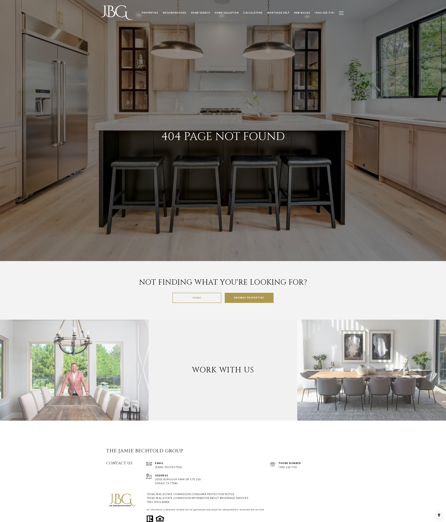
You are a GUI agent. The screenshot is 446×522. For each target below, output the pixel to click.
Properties (150, 12)
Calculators (253, 12)
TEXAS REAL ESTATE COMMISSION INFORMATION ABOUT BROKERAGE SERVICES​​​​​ (197, 498)
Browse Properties (249, 297)
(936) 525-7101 (288, 467)
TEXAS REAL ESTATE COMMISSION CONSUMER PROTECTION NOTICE (190, 494)
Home (197, 297)
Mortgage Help (278, 12)
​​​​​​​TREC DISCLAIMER (158, 502)
